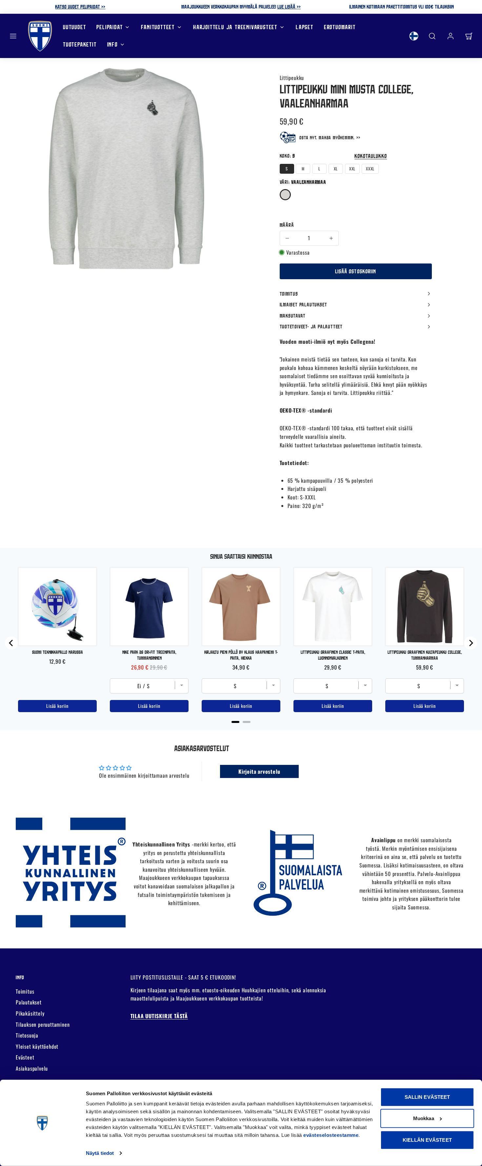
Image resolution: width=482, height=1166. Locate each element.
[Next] (470, 643)
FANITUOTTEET (158, 27)
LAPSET (304, 27)
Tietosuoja (27, 1035)
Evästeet (25, 1057)
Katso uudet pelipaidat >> (80, 6)
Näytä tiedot (100, 1153)
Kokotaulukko (370, 155)
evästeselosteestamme (330, 1135)
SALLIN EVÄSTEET (427, 1097)
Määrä (287, 225)
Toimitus (25, 991)
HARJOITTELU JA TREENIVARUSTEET (235, 27)
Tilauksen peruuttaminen (43, 1024)
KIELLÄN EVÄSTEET (427, 1140)
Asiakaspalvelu (32, 1068)
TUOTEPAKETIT (80, 44)
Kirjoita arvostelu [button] (259, 771)
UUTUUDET (74, 27)
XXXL (370, 168)
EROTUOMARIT (340, 27)
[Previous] (11, 643)
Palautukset (29, 1002)
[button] (13, 36)
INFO (112, 44)
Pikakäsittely (30, 1013)
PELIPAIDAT (109, 27)
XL (336, 168)
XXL (352, 168)
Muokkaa (423, 1118)
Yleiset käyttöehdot (37, 1046)
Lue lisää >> (289, 6)
